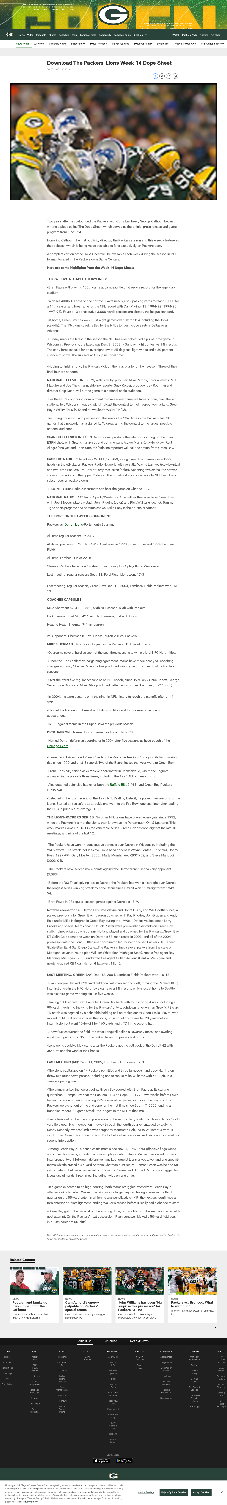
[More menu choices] (146, 34)
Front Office (7, 1384)
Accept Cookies (201, 1492)
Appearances (166, 1357)
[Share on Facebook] (155, 77)
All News (34, 1398)
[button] (109, 1327)
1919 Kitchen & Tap (113, 1426)
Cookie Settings (146, 1492)
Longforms (35, 1376)
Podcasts (62, 1395)
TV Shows (62, 1401)
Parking (113, 1379)
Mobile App (35, 1403)
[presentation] (216, 1327)
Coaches (7, 1362)
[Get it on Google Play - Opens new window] (124, 1462)
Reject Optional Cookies (173, 1492)
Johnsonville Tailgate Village (194, 1398)
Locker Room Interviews (61, 1379)
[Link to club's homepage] (9, 35)
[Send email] (168, 77)
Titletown (113, 1434)
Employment (113, 1409)
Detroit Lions (73, 524)
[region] (113, 1492)
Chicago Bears (57, 746)
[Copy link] (175, 76)
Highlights (62, 1357)
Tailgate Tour (166, 1362)
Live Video (62, 1370)
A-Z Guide (113, 1357)
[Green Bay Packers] (113, 1476)
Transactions (7, 1368)
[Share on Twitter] (162, 77)
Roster (7, 1357)
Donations (166, 1376)
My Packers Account (221, 1360)
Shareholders (166, 1398)
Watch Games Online (62, 1409)
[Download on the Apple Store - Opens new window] (101, 1461)
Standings (7, 1373)
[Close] (221, 1492)
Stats (7, 1378)
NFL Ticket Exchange (221, 1404)
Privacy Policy (30, 1501)
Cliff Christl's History (34, 1368)
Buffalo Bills (118, 784)
